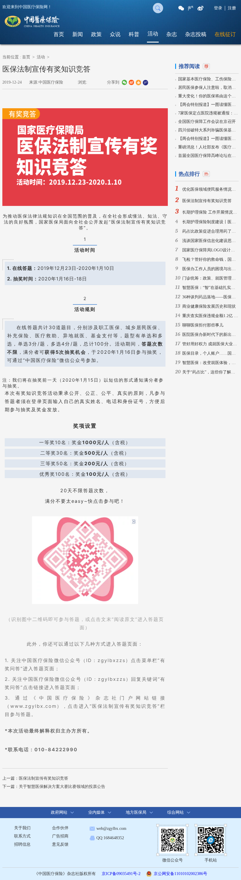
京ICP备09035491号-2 (121, 873)
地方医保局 (136, 812)
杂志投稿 (195, 34)
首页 (58, 34)
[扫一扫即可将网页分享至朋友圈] (181, 8)
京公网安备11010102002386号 (180, 873)
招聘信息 (22, 844)
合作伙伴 (60, 828)
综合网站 (175, 812)
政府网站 (59, 812)
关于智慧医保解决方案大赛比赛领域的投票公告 (62, 786)
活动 (153, 34)
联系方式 (22, 836)
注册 (232, 8)
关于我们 (22, 828)
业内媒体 (96, 812)
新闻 (77, 34)
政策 (96, 34)
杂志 (171, 34)
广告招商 (60, 836)
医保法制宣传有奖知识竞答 (43, 778)
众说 (115, 34)
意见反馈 (60, 844)
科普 (134, 34)
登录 (218, 8)
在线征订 (225, 34)
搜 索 (158, 8)
